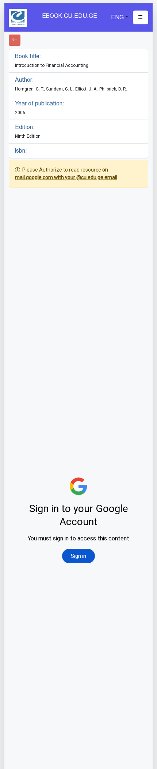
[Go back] (14, 40)
